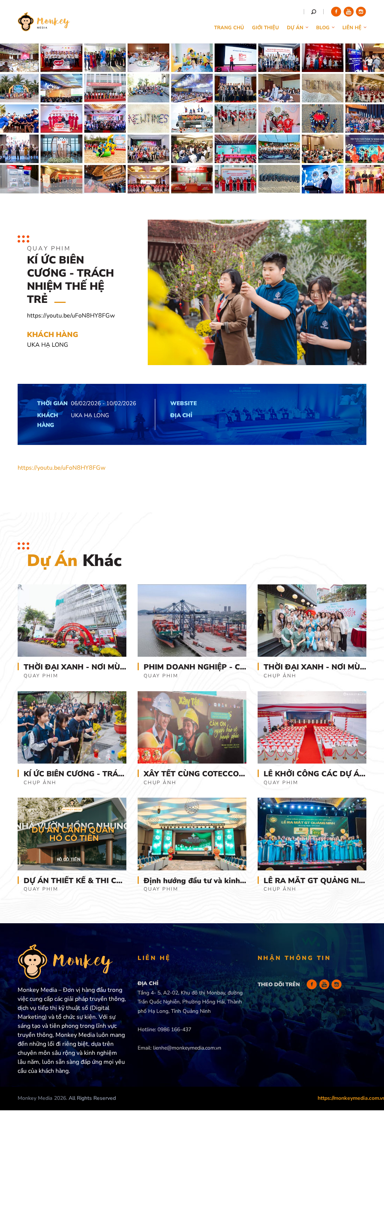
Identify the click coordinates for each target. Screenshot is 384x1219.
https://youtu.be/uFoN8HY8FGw (61, 468)
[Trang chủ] (44, 26)
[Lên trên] (368, 1173)
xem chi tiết (72, 663)
